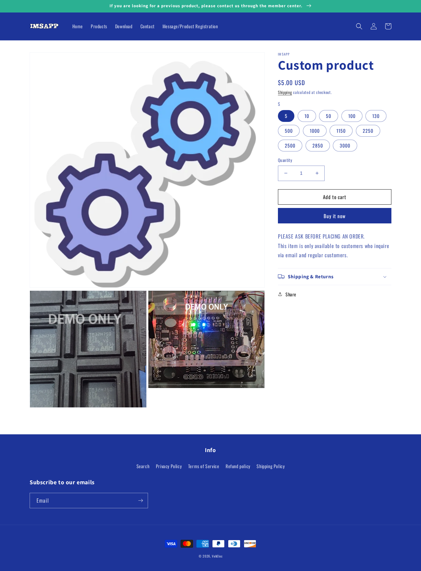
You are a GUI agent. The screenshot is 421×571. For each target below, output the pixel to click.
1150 (341, 130)
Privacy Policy (169, 466)
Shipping (285, 92)
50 (328, 115)
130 (376, 115)
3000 (345, 145)
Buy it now (335, 215)
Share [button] (290, 294)
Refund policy (238, 466)
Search (143, 466)
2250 (368, 130)
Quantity (285, 160)
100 (352, 115)
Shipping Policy (271, 466)
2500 (290, 145)
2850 (317, 145)
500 (289, 130)
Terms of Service (203, 466)
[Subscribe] (140, 500)
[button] (359, 26)
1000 (315, 130)
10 (307, 115)
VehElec (217, 556)
